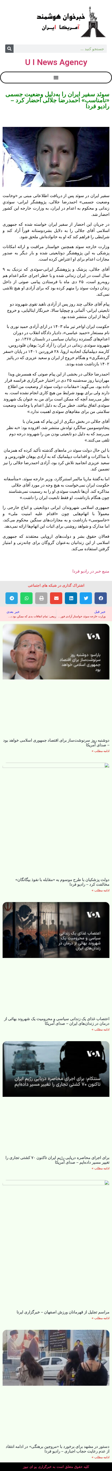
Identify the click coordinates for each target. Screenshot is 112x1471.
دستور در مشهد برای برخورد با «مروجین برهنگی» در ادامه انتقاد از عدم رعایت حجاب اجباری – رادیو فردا (57, 1448)
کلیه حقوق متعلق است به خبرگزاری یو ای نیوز (56, 1467)
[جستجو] (9, 48)
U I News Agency (56, 62)
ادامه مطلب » (100, 751)
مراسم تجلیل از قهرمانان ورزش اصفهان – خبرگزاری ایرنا (63, 1312)
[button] (101, 598)
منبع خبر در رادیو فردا (90, 571)
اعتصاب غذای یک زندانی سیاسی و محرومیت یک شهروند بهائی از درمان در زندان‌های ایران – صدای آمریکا (56, 1021)
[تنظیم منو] (56, 77)
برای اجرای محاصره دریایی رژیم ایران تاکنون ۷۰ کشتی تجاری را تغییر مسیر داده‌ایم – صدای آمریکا (57, 1159)
